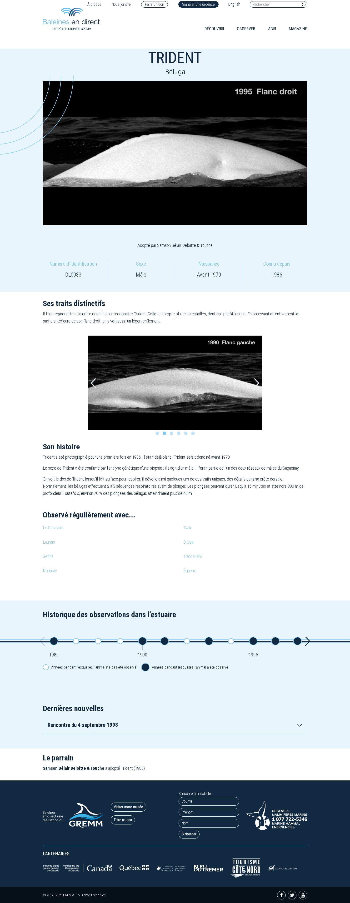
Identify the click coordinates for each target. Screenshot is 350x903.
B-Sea (188, 542)
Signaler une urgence (198, 4)
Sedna (48, 556)
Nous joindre (121, 4)
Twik (187, 528)
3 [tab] (172, 434)
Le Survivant (53, 528)
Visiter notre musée (128, 807)
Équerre (189, 570)
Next (256, 383)
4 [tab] (179, 434)
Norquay (50, 570)
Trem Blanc (192, 556)
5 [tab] (186, 434)
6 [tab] (194, 434)
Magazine (298, 28)
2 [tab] (165, 434)
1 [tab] (158, 434)
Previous (93, 383)
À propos (94, 4)
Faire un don (154, 4)
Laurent (49, 542)
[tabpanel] (175, 383)
